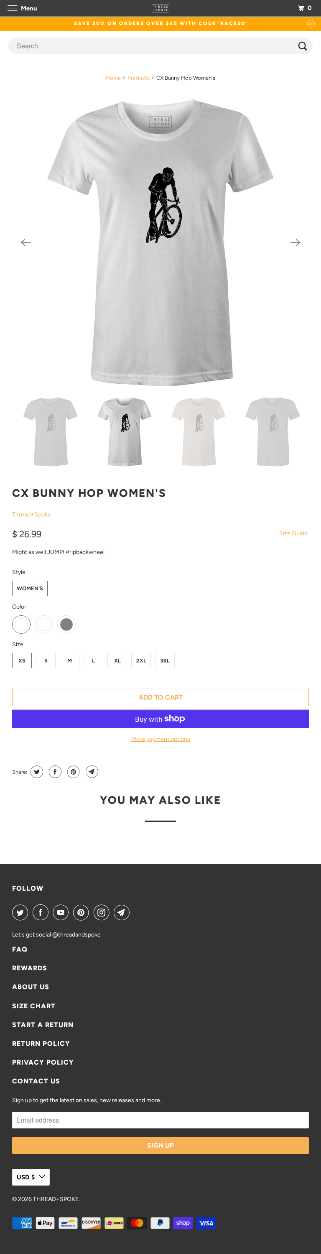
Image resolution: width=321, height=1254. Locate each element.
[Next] (295, 243)
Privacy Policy (43, 1062)
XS (21, 660)
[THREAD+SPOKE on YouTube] (62, 912)
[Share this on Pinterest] (72, 771)
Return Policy (41, 1044)
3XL (165, 660)
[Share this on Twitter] (35, 771)
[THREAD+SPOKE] (160, 8)
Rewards (29, 968)
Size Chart (34, 1006)
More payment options (160, 739)
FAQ (20, 949)
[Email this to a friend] (91, 771)
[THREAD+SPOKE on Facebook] (42, 912)
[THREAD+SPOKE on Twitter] (21, 912)
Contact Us (36, 1081)
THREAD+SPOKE (56, 1199)
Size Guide (293, 533)
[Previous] (25, 243)
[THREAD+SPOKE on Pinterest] (82, 912)
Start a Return (43, 1025)
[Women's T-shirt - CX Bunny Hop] (160, 243)
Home (113, 78)
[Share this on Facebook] (54, 771)
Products (138, 78)
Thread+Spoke (31, 514)
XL (117, 660)
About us (30, 987)
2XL (141, 660)
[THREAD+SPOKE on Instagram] (103, 912)
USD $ (26, 1177)
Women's (30, 588)
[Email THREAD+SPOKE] (123, 912)
